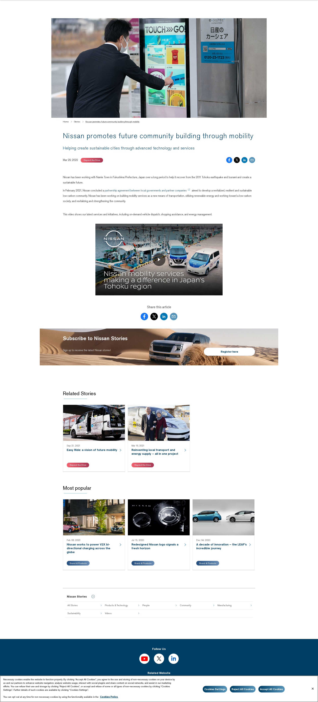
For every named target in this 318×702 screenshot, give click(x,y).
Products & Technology (116, 605)
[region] (159, 689)
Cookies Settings (214, 689)
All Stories (72, 605)
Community (185, 605)
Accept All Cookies (271, 689)
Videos (108, 613)
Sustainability (73, 613)
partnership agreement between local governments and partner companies (146, 190)
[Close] (312, 688)
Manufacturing (224, 605)
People (146, 605)
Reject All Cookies (243, 689)
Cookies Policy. (109, 696)
